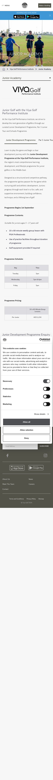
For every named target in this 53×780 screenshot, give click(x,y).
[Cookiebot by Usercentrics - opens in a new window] (39, 339)
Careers (31, 484)
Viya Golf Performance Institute (22, 69)
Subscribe (44, 446)
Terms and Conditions (16, 499)
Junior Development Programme (21, 140)
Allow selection (26, 430)
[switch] (46, 389)
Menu (7, 5)
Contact (5, 489)
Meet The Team (8, 484)
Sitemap (41, 499)
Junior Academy (44, 69)
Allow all (26, 422)
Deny (26, 438)
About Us (6, 479)
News (31, 479)
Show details (39, 414)
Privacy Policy (31, 499)
